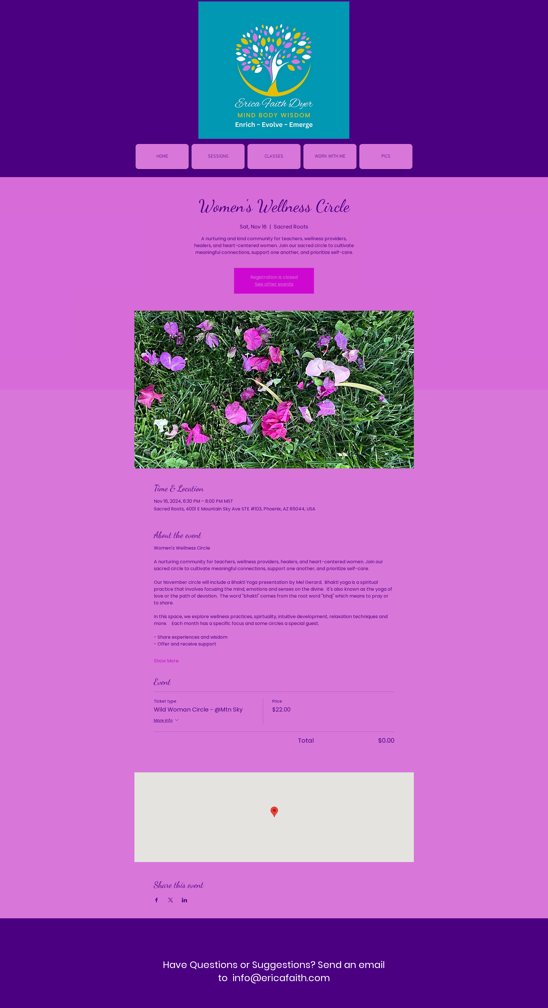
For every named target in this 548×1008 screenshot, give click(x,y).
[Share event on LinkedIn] (184, 900)
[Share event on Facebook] (156, 900)
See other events (274, 284)
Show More (166, 661)
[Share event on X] (170, 900)
